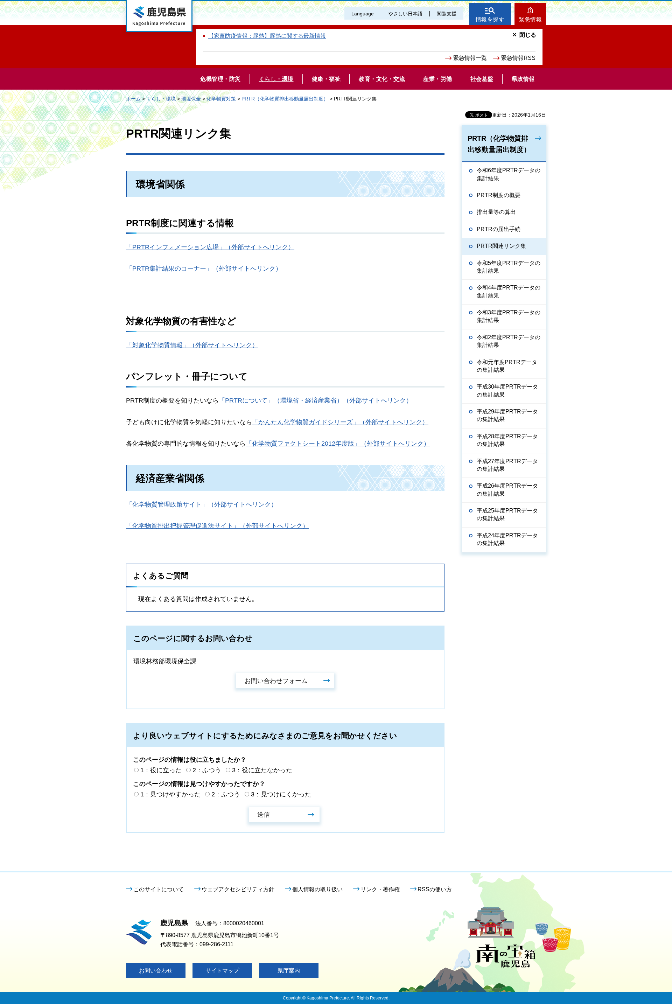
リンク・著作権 (380, 889)
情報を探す (490, 19)
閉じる (527, 35)
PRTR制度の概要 (498, 195)
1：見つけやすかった (170, 794)
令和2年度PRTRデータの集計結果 (508, 341)
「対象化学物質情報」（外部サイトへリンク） (192, 345)
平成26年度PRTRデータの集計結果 (507, 489)
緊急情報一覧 (470, 58)
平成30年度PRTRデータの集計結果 (507, 390)
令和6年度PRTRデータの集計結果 (508, 174)
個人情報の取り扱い (317, 889)
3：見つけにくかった (281, 794)
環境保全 (191, 99)
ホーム (133, 99)
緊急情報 (530, 19)
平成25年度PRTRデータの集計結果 (507, 514)
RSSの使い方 (435, 889)
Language (362, 13)
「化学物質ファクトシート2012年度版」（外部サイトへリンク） (338, 443)
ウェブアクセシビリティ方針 (238, 889)
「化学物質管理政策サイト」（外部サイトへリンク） (201, 504)
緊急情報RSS (518, 58)
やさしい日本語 (405, 13)
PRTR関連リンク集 (501, 246)
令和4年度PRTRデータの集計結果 (508, 291)
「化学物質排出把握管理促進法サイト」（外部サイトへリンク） (217, 525)
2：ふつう (206, 770)
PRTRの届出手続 (498, 229)
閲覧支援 (446, 13)
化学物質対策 (221, 99)
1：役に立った (161, 770)
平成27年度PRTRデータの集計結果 (507, 465)
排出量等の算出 (496, 212)
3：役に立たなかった (262, 770)
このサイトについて (158, 889)
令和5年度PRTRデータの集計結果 (508, 267)
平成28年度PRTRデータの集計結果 (507, 440)
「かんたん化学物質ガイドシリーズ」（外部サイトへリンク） (340, 422)
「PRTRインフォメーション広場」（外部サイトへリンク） (210, 247)
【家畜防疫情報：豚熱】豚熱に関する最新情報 (267, 36)
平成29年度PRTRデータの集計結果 (507, 415)
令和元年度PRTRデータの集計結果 (507, 366)
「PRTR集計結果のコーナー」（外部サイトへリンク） (204, 268)
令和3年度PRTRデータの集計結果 (508, 316)
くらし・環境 (161, 99)
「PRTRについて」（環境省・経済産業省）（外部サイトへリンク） (315, 400)
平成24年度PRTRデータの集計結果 (507, 539)
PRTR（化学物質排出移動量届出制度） (284, 99)
